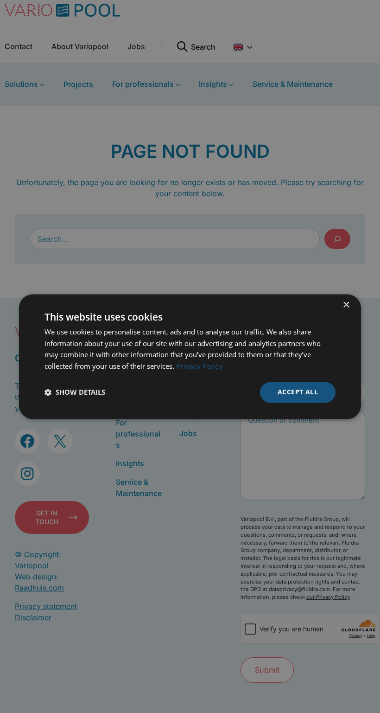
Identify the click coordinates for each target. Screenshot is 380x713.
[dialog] (190, 356)
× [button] (345, 305)
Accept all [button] (298, 391)
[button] (74, 392)
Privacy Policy (199, 366)
